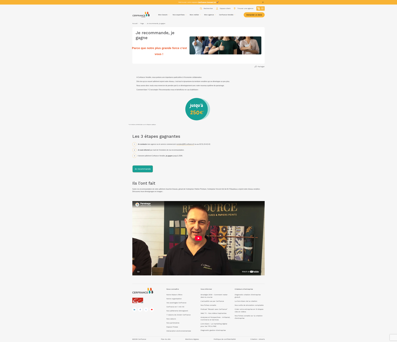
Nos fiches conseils (208, 305)
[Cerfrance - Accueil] (141, 14)
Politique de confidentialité (225, 339)
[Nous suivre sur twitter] (146, 310)
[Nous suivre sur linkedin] (134, 310)
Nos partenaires (172, 323)
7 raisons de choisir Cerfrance (178, 315)
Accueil (135, 23)
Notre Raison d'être (174, 295)
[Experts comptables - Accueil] (138, 300)
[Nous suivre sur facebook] (140, 310)
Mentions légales (192, 339)
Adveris (262, 339)
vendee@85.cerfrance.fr (185, 144)
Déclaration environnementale (178, 331)
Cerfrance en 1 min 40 (175, 307)
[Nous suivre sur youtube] (152, 310)
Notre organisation (174, 299)
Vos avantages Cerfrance (176, 303)
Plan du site (165, 339)
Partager (261, 67)
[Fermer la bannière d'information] (263, 2)
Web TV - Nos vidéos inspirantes (213, 313)
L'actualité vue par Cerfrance (212, 301)
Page (142, 23)
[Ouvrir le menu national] (260, 8)
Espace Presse (172, 327)
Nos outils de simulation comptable (249, 305)
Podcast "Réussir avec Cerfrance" (214, 309)
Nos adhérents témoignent (177, 311)
